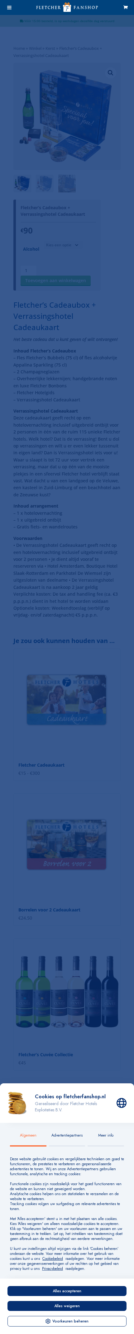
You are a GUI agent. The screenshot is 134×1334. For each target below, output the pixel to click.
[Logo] (67, 10)
